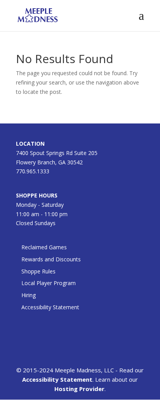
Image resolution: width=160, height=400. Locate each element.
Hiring (28, 295)
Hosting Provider (79, 389)
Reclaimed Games (44, 247)
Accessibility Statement (50, 307)
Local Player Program (48, 283)
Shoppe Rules (38, 271)
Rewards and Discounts (51, 259)
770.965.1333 (32, 171)
